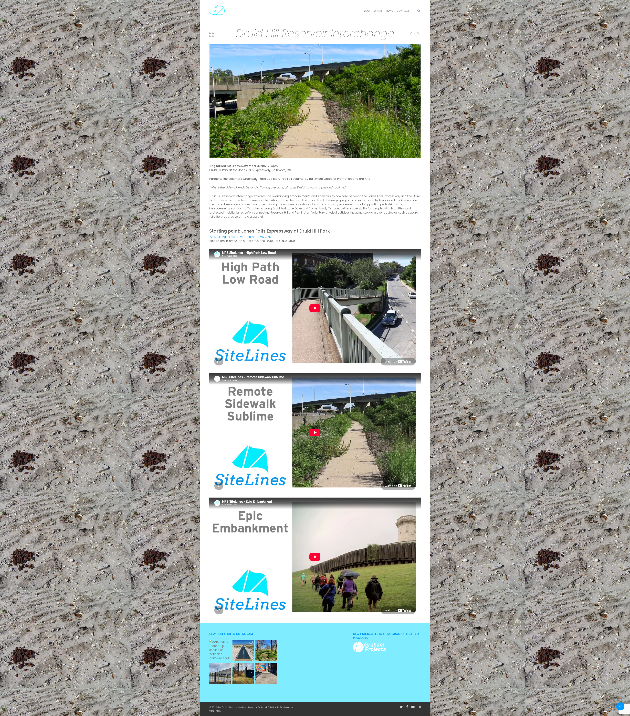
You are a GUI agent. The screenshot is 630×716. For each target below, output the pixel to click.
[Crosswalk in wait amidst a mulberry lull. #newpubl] (266, 673)
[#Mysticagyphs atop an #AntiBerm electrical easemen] (243, 673)
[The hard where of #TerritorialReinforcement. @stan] (220, 673)
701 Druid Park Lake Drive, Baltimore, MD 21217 (240, 237)
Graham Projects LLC (259, 707)
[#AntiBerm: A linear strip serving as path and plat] (220, 650)
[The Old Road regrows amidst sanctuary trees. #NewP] (266, 650)
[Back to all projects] (211, 34)
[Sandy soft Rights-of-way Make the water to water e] (243, 650)
